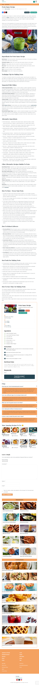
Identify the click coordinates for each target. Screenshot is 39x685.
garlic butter (34, 105)
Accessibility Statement (24, 665)
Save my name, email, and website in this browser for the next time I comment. (19, 491)
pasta (8, 17)
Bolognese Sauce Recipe (25, 544)
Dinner (3, 658)
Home (3, 4)
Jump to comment (23, 312)
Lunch (21, 652)
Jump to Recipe (34, 12)
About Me (3, 663)
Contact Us (21, 663)
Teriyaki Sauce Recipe (24, 510)
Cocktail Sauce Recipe (7, 556)
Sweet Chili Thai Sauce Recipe (26, 556)
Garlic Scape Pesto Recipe (8, 510)
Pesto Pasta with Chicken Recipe (9, 522)
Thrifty (4, 1)
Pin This (27, 310)
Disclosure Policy (5, 667)
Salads (21, 654)
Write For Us (4, 665)
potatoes (7, 187)
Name (3, 481)
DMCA (3, 669)
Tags (20, 660)
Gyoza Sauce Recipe (24, 533)
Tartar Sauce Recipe (7, 544)
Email (3, 485)
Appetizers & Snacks (6, 652)
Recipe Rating (5, 459)
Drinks (3, 660)
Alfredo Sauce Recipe (24, 522)
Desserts (3, 656)
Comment (4, 464)
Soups (21, 658)
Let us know (17, 377)
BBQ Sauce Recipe (6, 533)
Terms (21, 667)
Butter (6, 105)
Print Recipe (27, 12)
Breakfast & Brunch (5, 654)
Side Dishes (7, 4)
